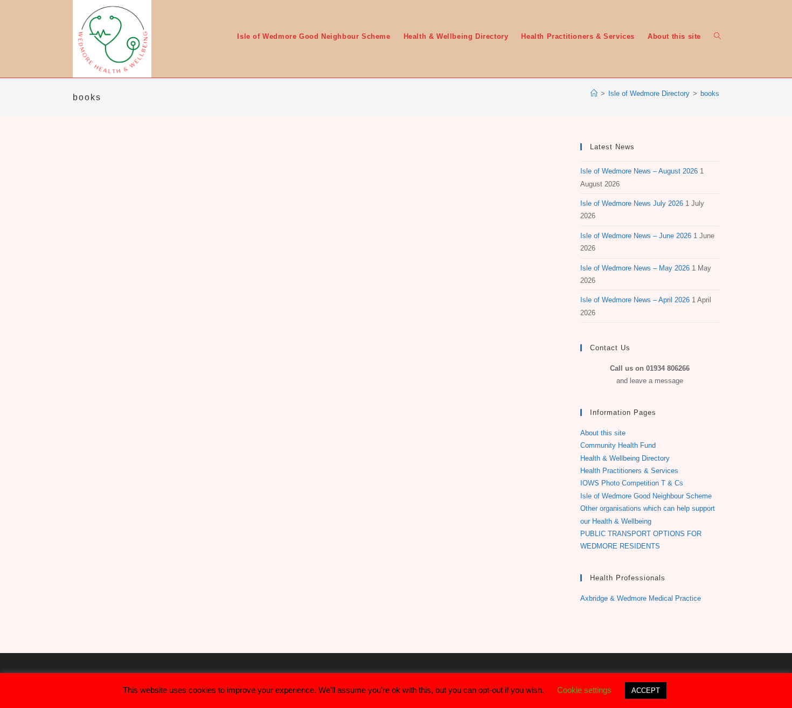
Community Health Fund (618, 445)
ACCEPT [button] (645, 690)
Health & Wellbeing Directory (625, 458)
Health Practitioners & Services (629, 471)
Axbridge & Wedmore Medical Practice (640, 598)
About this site (603, 433)
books (709, 93)
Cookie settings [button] (584, 690)
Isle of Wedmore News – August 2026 (639, 171)
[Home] (594, 93)
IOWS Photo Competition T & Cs (631, 483)
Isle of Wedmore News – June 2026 (635, 236)
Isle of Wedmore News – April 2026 (635, 300)
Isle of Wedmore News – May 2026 (635, 268)
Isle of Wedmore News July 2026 (631, 203)
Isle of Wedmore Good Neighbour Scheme (646, 496)
